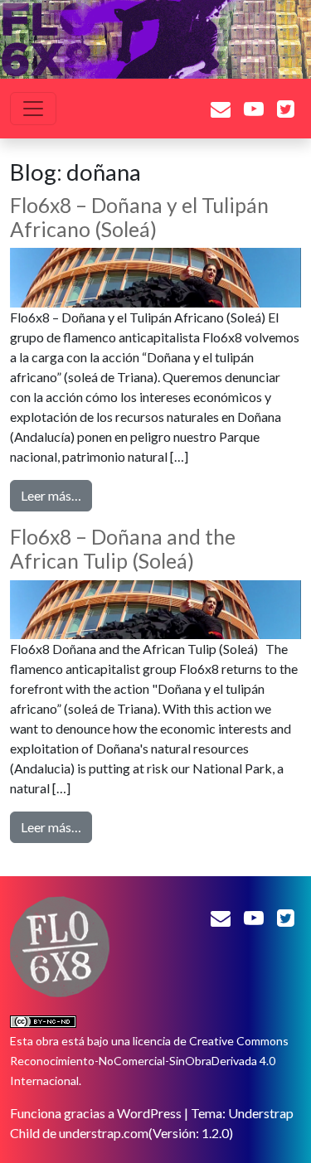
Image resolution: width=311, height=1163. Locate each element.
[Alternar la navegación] (33, 108)
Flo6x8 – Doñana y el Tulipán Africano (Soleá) (139, 217)
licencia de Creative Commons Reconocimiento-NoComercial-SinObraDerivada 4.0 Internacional (149, 1061)
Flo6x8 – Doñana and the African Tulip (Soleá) (123, 549)
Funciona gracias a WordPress (96, 1113)
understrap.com (103, 1133)
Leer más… (56, 495)
